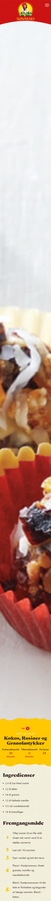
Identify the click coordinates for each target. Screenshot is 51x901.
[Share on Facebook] (27, 728)
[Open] (47, 5)
